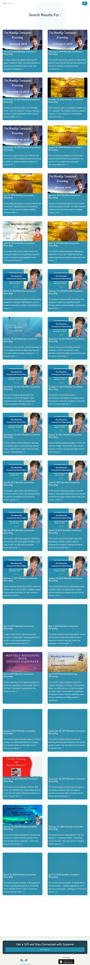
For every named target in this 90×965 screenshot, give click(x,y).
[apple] (66, 960)
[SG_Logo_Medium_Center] (24, 958)
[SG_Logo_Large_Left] (8, 3)
